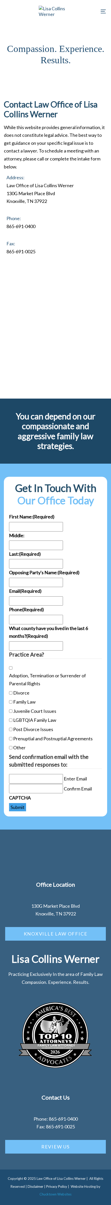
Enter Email (75, 778)
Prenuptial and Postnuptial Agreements (53, 738)
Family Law (24, 702)
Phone (26, 609)
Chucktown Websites (55, 1194)
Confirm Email (78, 789)
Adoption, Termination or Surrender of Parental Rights (47, 679)
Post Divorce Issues (33, 729)
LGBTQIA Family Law (34, 720)
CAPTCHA (20, 798)
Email (25, 591)
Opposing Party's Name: (44, 572)
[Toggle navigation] (89, 11)
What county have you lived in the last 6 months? (48, 632)
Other (19, 747)
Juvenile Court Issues (34, 711)
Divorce (21, 693)
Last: (25, 554)
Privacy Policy (56, 1186)
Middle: (17, 535)
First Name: (31, 516)
